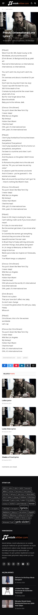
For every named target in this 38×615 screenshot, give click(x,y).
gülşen (23, 500)
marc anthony (22, 512)
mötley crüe (21, 515)
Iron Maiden (30, 500)
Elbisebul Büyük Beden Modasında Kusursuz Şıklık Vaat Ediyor (24, 603)
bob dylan (5, 494)
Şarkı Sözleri (9, 9)
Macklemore (6, 512)
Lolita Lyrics (6, 400)
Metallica (5, 515)
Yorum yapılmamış (19, 41)
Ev (2, 9)
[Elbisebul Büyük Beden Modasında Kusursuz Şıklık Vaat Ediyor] (7, 604)
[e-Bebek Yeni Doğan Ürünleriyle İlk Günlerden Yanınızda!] (7, 591)
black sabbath (27, 491)
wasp (29, 518)
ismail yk (5, 504)
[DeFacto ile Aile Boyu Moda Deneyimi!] (7, 580)
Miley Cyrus (13, 515)
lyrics (19, 358)
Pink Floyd (29, 515)
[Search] (35, 3)
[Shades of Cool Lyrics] (19, 444)
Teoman (23, 518)
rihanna (11, 518)
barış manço (19, 491)
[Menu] (3, 3)
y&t (12, 522)
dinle (4, 497)
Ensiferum (23, 497)
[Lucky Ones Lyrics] (19, 416)
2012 (5, 488)
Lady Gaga (6, 508)
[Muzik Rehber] (18, 3)
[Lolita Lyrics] (19, 388)
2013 (10, 488)
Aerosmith (28, 488)
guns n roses (15, 500)
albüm (5, 491)
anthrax (11, 491)
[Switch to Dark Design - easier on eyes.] (31, 3)
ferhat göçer (6, 500)
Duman (16, 497)
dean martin (21, 494)
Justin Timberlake (22, 504)
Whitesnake (6, 522)
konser (32, 503)
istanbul (12, 504)
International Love (9, 358)
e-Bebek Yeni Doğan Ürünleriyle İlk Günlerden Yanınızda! (23, 591)
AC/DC (21, 488)
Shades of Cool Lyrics (10, 457)
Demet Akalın (30, 494)
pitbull (25, 358)
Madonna (14, 512)
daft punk (13, 494)
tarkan (17, 518)
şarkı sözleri (22, 521)
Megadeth (31, 512)
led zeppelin (15, 508)
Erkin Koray (31, 497)
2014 (15, 488)
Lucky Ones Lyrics (9, 429)
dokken (10, 497)
